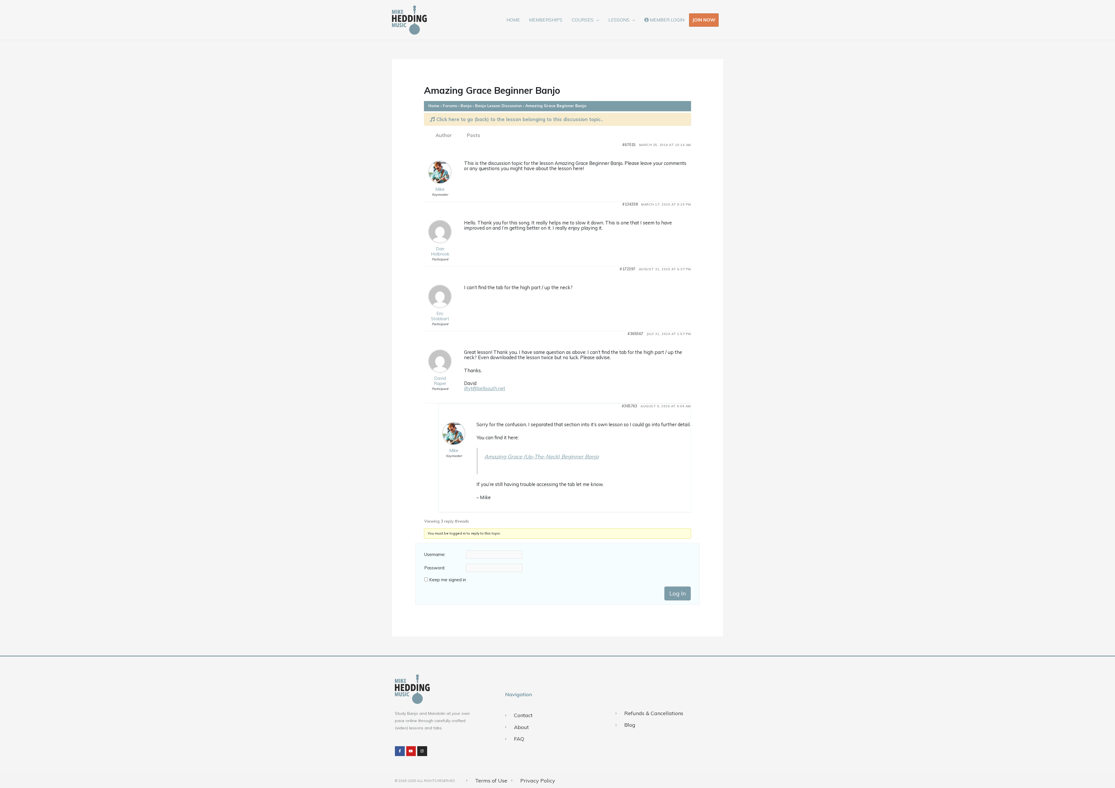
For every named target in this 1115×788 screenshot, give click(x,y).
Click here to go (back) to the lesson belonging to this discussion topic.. (519, 119)
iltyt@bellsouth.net (484, 388)
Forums (450, 105)
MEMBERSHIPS (545, 20)
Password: (434, 568)
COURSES (583, 20)
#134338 (630, 204)
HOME (513, 20)
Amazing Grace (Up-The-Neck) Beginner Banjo (541, 456)
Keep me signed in (447, 579)
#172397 (627, 269)
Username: (434, 554)
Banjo (466, 105)
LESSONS (619, 20)
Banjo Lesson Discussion (498, 105)
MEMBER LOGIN (666, 20)
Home (433, 105)
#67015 (629, 145)
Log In (677, 593)
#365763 (629, 406)
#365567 (635, 334)
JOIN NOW (703, 20)
